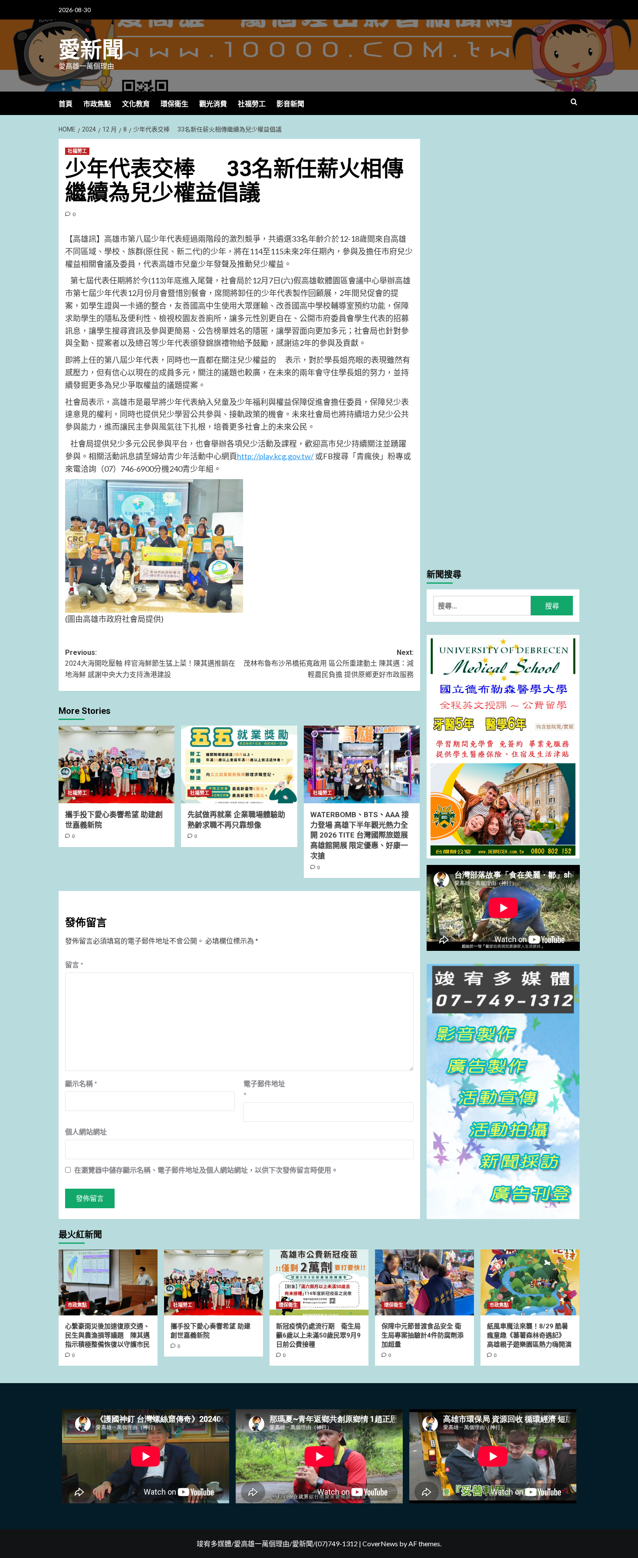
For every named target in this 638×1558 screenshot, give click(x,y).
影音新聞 (290, 104)
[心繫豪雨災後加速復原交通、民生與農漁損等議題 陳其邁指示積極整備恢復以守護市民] (108, 1282)
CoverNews (380, 1543)
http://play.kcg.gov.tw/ (275, 456)
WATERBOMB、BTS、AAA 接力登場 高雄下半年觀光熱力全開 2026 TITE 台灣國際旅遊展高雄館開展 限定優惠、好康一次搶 (359, 835)
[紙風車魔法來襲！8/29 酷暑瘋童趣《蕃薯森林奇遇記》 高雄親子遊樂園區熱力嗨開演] (529, 1282)
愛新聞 (91, 49)
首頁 (65, 104)
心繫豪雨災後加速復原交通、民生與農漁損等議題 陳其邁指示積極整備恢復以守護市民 (107, 1335)
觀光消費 (213, 104)
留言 (74, 964)
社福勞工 (252, 104)
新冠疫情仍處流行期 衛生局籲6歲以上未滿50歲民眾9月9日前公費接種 (318, 1335)
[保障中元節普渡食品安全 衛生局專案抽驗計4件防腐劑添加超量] (424, 1282)
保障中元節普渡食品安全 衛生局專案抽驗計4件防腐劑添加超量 (422, 1335)
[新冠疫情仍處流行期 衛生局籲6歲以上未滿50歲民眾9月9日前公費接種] (319, 1282)
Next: (328, 663)
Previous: (150, 663)
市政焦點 (97, 104)
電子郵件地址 (264, 1089)
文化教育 (136, 104)
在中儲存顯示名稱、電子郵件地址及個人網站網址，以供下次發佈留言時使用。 (206, 1170)
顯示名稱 (81, 1083)
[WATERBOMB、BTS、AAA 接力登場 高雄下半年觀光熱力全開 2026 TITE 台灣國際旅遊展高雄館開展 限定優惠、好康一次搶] (362, 764)
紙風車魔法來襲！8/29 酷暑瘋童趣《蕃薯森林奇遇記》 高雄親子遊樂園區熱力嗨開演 (529, 1335)
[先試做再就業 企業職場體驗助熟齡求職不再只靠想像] (239, 764)
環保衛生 (174, 104)
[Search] (574, 102)
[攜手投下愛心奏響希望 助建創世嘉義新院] (116, 764)
